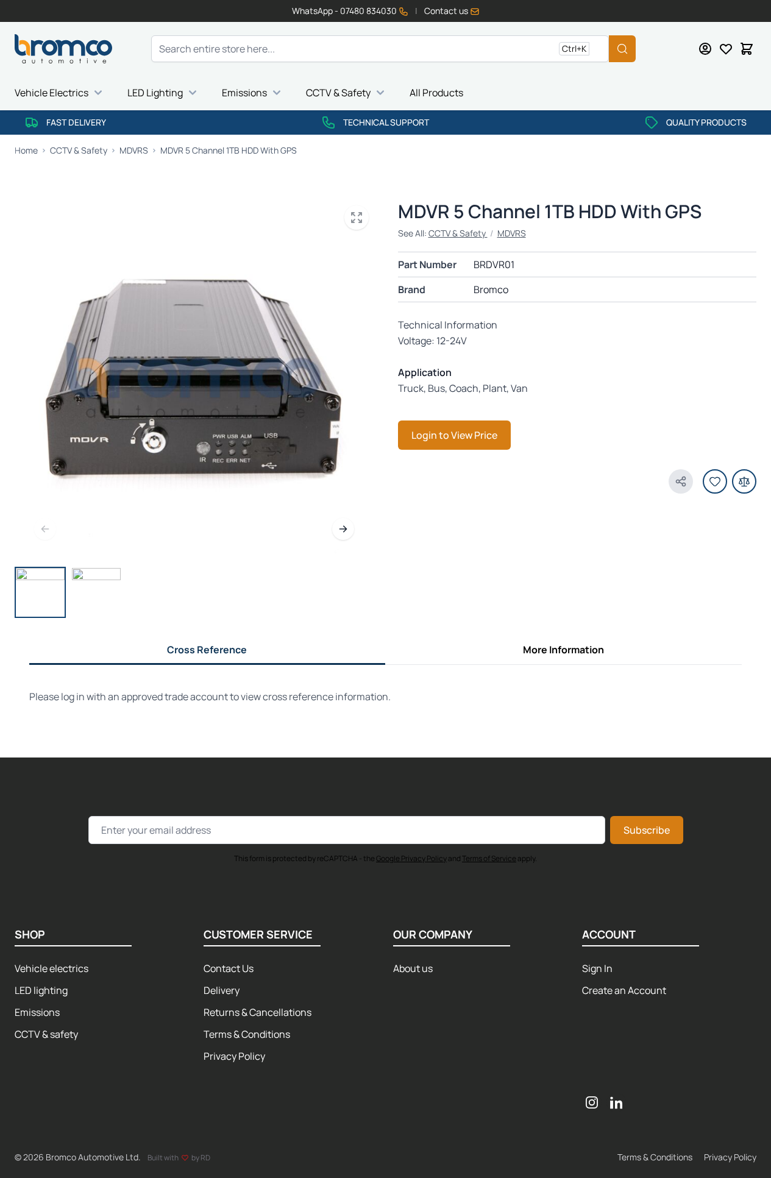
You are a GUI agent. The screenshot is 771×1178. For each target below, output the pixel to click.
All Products (436, 92)
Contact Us (229, 968)
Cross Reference (207, 649)
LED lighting (41, 990)
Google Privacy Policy (411, 858)
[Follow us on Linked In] (616, 1102)
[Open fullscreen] (356, 217)
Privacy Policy (234, 1056)
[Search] (622, 48)
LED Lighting (155, 92)
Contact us (447, 10)
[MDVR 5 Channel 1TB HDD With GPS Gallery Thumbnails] (68, 592)
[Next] (343, 529)
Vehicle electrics (51, 968)
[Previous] (45, 529)
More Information (563, 649)
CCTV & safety (46, 1034)
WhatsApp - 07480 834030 (345, 10)
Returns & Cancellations (257, 1012)
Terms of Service (489, 858)
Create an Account (624, 990)
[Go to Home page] (63, 48)
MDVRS (511, 233)
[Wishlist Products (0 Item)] (726, 49)
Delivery (222, 990)
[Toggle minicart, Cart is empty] (746, 49)
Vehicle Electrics (51, 92)
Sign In (597, 968)
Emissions (244, 92)
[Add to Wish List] (715, 481)
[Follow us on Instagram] (592, 1102)
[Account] (705, 49)
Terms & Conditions (247, 1034)
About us (413, 968)
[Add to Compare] (744, 481)
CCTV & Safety (338, 92)
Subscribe (647, 830)
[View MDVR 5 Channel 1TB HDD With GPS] (40, 592)
